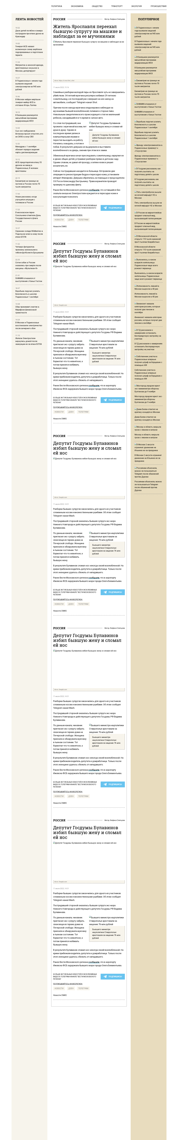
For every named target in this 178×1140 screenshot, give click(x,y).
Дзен (71, 220)
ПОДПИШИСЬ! (115, 208)
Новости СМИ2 (60, 226)
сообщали (93, 190)
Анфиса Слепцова (117, 19)
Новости (59, 220)
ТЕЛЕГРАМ (83, 220)
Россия (59, 19)
